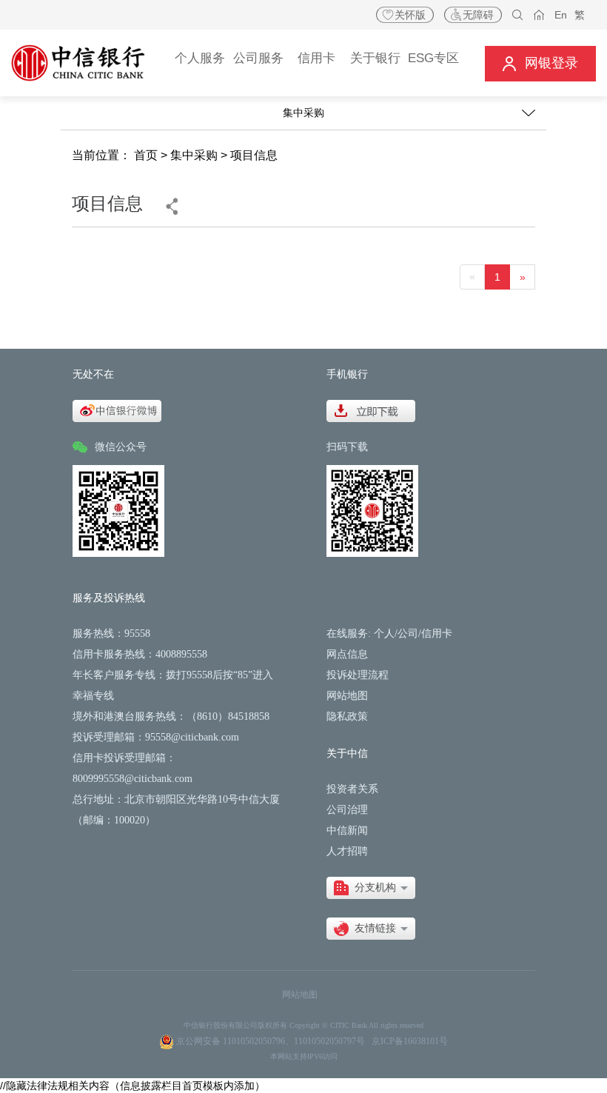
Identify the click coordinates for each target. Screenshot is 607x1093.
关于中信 (347, 753)
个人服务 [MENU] (200, 58)
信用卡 (436, 633)
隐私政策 (347, 716)
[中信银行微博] (117, 409)
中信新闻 (347, 830)
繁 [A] (579, 15)
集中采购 (194, 155)
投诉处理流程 (357, 675)
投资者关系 (352, 789)
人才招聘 (347, 851)
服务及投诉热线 (109, 598)
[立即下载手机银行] (370, 409)
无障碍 (478, 15)
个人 (384, 633)
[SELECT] (370, 888)
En (560, 15)
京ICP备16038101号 (410, 1041)
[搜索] (517, 15)
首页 (146, 155)
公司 (408, 633)
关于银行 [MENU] (375, 58)
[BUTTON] (540, 63)
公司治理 (347, 809)
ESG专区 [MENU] (433, 58)
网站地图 (347, 695)
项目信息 (254, 155)
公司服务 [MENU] (258, 58)
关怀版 (410, 15)
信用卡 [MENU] (316, 58)
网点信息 (347, 654)
